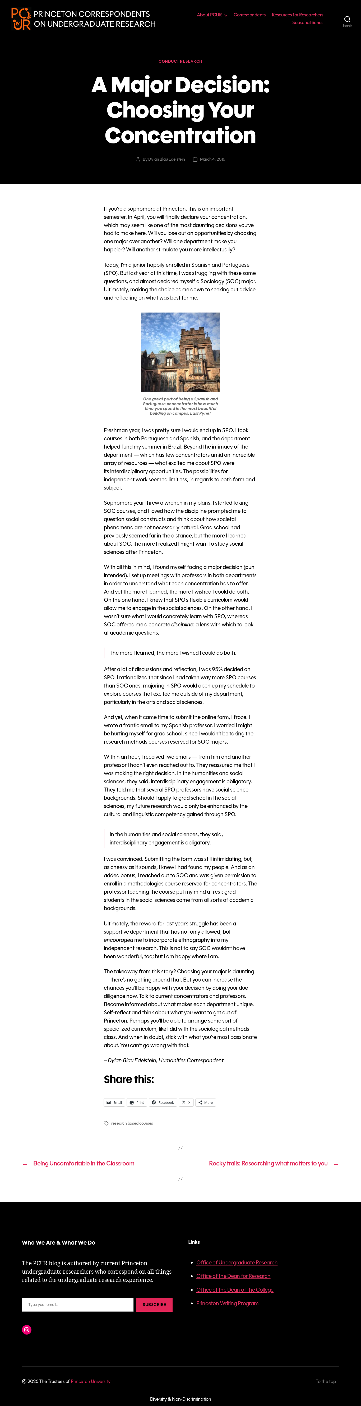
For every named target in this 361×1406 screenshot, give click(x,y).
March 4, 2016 (212, 159)
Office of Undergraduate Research (236, 1263)
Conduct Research (180, 61)
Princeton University (90, 1381)
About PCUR (209, 15)
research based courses (132, 1123)
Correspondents (249, 15)
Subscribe (154, 1304)
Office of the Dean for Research (233, 1276)
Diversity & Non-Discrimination (180, 1399)
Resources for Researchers (297, 15)
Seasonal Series (307, 23)
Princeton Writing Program (227, 1303)
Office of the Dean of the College (235, 1290)
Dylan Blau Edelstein (166, 159)
